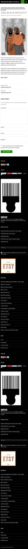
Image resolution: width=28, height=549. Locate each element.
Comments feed (4, 345)
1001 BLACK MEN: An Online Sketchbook (11, 2)
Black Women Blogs (5, 295)
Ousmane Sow (4, 316)
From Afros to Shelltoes (6, 303)
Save (10, 173)
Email (2, 133)
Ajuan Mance (4, 7)
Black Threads (4, 289)
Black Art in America (5, 284)
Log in (2, 339)
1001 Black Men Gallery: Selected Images (10, 239)
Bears (16, 8)
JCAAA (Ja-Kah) (4, 311)
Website (3, 139)
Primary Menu (26, 2)
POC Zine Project (5, 319)
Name (2, 127)
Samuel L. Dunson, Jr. (5, 324)
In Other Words (4, 305)
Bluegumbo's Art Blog (6, 297)
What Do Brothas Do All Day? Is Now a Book (11, 231)
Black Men (3, 10)
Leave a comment (17, 15)
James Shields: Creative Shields (8, 308)
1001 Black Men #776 (6, 86)
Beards (13, 8)
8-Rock (11, 15)
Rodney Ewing (4, 322)
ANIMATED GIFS (5, 236)
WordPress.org (4, 347)
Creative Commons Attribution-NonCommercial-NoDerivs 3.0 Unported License (13, 220)
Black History (21, 8)
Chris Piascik (4, 300)
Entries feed (3, 342)
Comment (4, 108)
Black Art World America (6, 287)
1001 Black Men (4, 241)
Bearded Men (7, 8)
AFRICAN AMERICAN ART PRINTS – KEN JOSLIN (12, 281)
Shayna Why (3, 327)
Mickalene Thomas (5, 314)
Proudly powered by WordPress (7, 547)
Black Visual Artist (5, 292)
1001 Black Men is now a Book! (8, 233)
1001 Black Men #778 (6, 91)
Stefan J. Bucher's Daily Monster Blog (9, 330)
